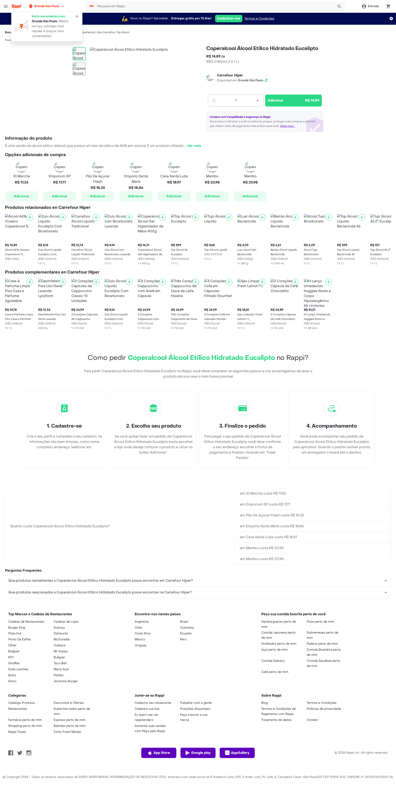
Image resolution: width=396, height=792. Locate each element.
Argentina (141, 622)
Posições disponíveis (195, 709)
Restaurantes (17, 709)
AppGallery (240, 753)
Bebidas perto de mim (70, 726)
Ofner (12, 645)
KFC (11, 657)
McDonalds (62, 639)
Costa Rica (142, 633)
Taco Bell (60, 663)
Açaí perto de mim (274, 650)
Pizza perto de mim (320, 622)
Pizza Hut (14, 633)
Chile (138, 628)
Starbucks (61, 633)
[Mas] (257, 100)
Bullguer (14, 651)
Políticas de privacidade (324, 709)
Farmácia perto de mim (25, 720)
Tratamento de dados (276, 720)
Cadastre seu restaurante (153, 703)
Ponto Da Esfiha (19, 639)
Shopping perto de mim (25, 726)
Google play (201, 753)
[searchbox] (214, 6)
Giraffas (14, 663)
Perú (183, 639)
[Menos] (214, 100)
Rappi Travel (17, 732)
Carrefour (109, 32)
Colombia (187, 628)
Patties (59, 675)
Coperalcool (87, 32)
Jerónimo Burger (66, 681)
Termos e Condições (259, 19)
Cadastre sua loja (147, 709)
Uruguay (140, 645)
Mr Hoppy (61, 651)
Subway (59, 628)
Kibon (12, 681)
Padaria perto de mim (322, 644)
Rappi (8, 40)
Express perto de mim (69, 720)
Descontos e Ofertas (69, 703)
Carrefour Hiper (230, 75)
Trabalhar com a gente (196, 703)
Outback (60, 645)
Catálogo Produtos (21, 703)
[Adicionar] (29, 217)
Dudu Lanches (18, 669)
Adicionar (21, 196)
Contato (312, 720)
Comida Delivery (273, 661)
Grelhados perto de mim (278, 644)
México (140, 639)
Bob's (12, 675)
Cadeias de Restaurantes (26, 622)
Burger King (16, 628)
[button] (46, 6)
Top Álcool (122, 32)
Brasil (184, 622)
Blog (264, 703)
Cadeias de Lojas (66, 622)
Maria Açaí (61, 669)
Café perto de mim (274, 672)
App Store (161, 753)
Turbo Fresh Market (67, 732)
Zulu (99, 32)
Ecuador (186, 633)
